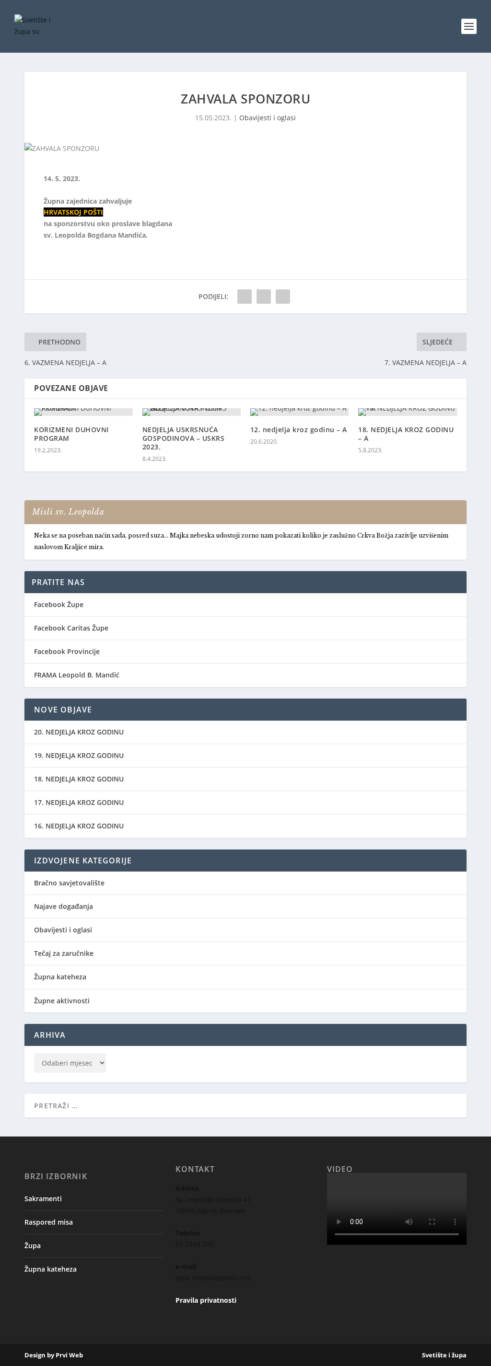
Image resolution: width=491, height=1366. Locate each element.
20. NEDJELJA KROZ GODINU (79, 731)
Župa (32, 1245)
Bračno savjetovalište (69, 882)
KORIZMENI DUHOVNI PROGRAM (71, 434)
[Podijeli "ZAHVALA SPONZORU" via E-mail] (263, 296)
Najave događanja (63, 906)
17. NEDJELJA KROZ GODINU (79, 802)
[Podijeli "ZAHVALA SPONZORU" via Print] (282, 296)
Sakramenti (43, 1198)
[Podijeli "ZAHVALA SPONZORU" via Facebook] (244, 296)
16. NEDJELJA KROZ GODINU (79, 825)
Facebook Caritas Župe (71, 627)
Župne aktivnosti (62, 1000)
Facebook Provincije (67, 651)
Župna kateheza (60, 976)
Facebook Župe (58, 604)
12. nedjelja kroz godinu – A (298, 429)
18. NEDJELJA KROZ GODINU (79, 778)
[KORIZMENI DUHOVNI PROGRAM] (83, 412)
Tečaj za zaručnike (64, 953)
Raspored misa (48, 1222)
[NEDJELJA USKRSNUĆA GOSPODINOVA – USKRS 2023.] (191, 412)
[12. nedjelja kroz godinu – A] (299, 412)
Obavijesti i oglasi (267, 117)
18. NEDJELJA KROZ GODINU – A (406, 434)
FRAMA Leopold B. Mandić (76, 674)
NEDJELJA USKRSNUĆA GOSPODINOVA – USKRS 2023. (183, 438)
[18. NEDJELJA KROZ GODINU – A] (407, 412)
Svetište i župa (444, 1355)
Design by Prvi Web (53, 1355)
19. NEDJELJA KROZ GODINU (79, 755)
